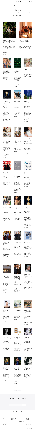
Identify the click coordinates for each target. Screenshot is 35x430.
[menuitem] (14, 5)
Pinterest (27, 420)
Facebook (27, 418)
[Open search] (32, 5)
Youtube (27, 419)
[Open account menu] (29, 1)
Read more (4, 54)
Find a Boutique (13, 418)
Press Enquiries (13, 420)
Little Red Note (28, 424)
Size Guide (4, 424)
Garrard (30, 428)
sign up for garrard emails (17, 15)
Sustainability (13, 419)
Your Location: (9, 428)
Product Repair (5, 423)
